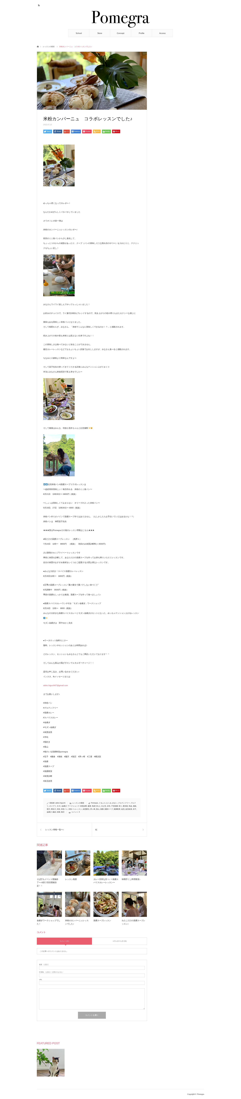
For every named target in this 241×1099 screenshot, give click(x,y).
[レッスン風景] (77, 863)
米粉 (58, 809)
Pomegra (94, 803)
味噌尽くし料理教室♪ (131, 879)
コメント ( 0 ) (64, 941)
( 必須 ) (44, 964)
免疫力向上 (96, 806)
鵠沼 (62, 812)
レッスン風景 (71, 879)
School (79, 33)
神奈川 (53, 809)
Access (162, 33)
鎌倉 (54, 812)
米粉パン (64, 809)
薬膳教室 (117, 809)
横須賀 (125, 806)
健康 (89, 806)
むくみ (108, 803)
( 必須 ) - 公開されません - (51, 972)
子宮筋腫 (114, 806)
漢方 (48, 809)
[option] (51, 1063)
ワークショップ (73, 806)
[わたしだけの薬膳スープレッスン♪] (134, 904)
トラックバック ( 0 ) (119, 941)
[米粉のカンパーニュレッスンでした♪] (77, 904)
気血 (130, 806)
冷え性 (103, 806)
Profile (141, 33)
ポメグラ (52, 806)
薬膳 (102, 809)
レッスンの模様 (49, 47)
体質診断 (83, 806)
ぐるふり (102, 803)
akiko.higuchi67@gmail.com (55, 685)
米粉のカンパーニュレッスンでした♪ (77, 922)
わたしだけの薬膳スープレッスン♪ (133, 922)
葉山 (97, 809)
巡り (120, 806)
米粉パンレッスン (75, 809)
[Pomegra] (120, 18)
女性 (108, 806)
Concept (120, 33)
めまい (114, 803)
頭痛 (58, 812)
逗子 (134, 809)
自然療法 (86, 809)
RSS (38, 5)
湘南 (134, 806)
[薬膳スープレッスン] (106, 904)
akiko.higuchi (60, 803)
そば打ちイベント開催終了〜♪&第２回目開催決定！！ (47, 882)
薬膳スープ (108, 809)
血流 (123, 809)
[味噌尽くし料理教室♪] (134, 863)
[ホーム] (38, 46)
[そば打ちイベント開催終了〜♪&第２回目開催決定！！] (49, 863)
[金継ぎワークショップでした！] (49, 904)
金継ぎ (49, 812)
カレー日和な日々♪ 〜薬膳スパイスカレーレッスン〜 (105, 881)
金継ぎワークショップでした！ (48, 922)
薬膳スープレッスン (102, 920)
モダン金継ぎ (62, 806)
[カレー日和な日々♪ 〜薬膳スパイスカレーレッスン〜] (106, 863)
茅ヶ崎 (92, 809)
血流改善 (128, 809)
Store (99, 33)
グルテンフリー (124, 803)
